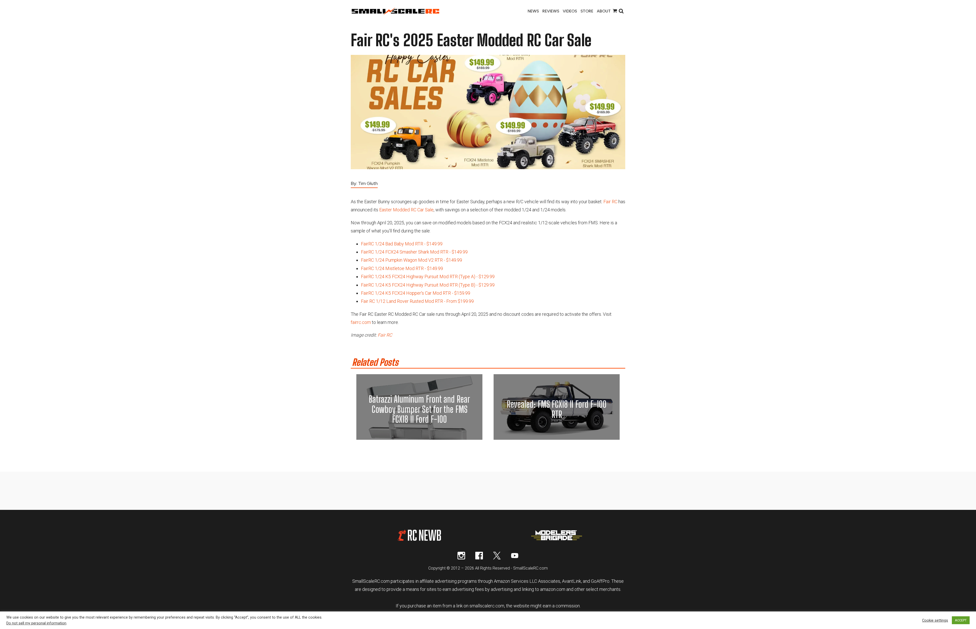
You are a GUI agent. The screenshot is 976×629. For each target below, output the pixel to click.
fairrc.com (361, 322)
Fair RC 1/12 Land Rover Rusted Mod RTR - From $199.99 (417, 301)
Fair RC (610, 201)
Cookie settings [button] (935, 620)
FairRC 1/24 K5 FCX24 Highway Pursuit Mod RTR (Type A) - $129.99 (428, 276)
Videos (570, 11)
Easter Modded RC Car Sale (406, 209)
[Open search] (621, 11)
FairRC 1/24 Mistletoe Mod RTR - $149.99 (402, 268)
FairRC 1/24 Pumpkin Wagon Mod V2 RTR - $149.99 (411, 260)
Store (587, 11)
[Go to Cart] (615, 11)
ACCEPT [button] (961, 620)
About (604, 11)
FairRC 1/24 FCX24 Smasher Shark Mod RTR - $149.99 (414, 252)
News (533, 11)
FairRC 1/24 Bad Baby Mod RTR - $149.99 (402, 243)
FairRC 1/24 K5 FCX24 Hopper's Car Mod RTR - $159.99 (415, 293)
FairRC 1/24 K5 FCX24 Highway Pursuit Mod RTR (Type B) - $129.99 (428, 285)
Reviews (550, 11)
